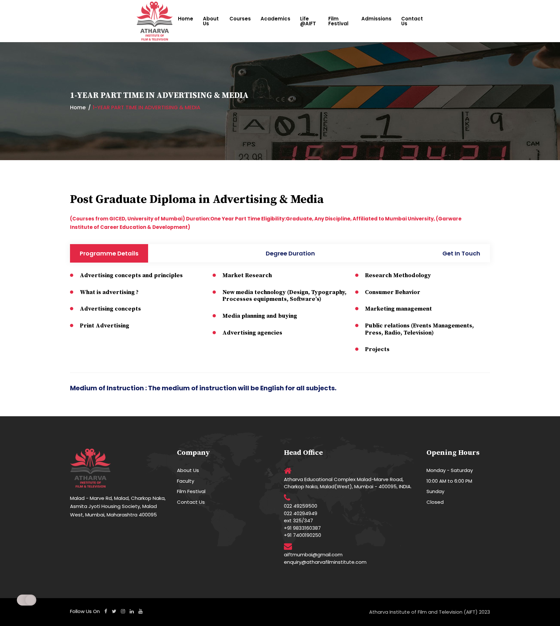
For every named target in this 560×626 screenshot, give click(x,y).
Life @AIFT (308, 21)
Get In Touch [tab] (461, 253)
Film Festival (338, 21)
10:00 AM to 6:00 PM (449, 481)
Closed (435, 502)
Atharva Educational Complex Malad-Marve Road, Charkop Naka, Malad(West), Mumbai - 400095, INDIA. (348, 483)
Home (185, 18)
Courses (240, 18)
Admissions (376, 18)
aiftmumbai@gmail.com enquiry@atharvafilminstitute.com (325, 558)
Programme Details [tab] (109, 253)
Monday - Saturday (449, 470)
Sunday (435, 491)
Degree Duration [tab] (290, 253)
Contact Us (412, 21)
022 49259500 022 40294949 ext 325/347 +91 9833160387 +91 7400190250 (302, 520)
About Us (211, 21)
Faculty (185, 481)
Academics (275, 18)
